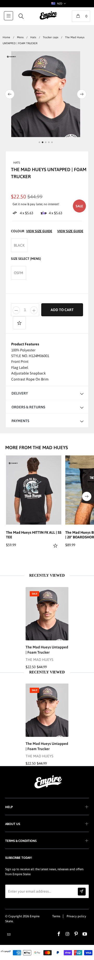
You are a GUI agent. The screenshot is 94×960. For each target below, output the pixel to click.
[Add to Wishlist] (19, 323)
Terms (56, 916)
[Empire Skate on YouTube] (85, 934)
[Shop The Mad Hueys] (11, 58)
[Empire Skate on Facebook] (59, 934)
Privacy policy (76, 916)
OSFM (18, 273)
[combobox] (58, 3)
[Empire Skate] (48, 19)
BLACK (19, 245)
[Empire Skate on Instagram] (67, 934)
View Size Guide (70, 231)
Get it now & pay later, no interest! (36, 204)
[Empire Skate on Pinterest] (76, 934)
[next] (86, 94)
